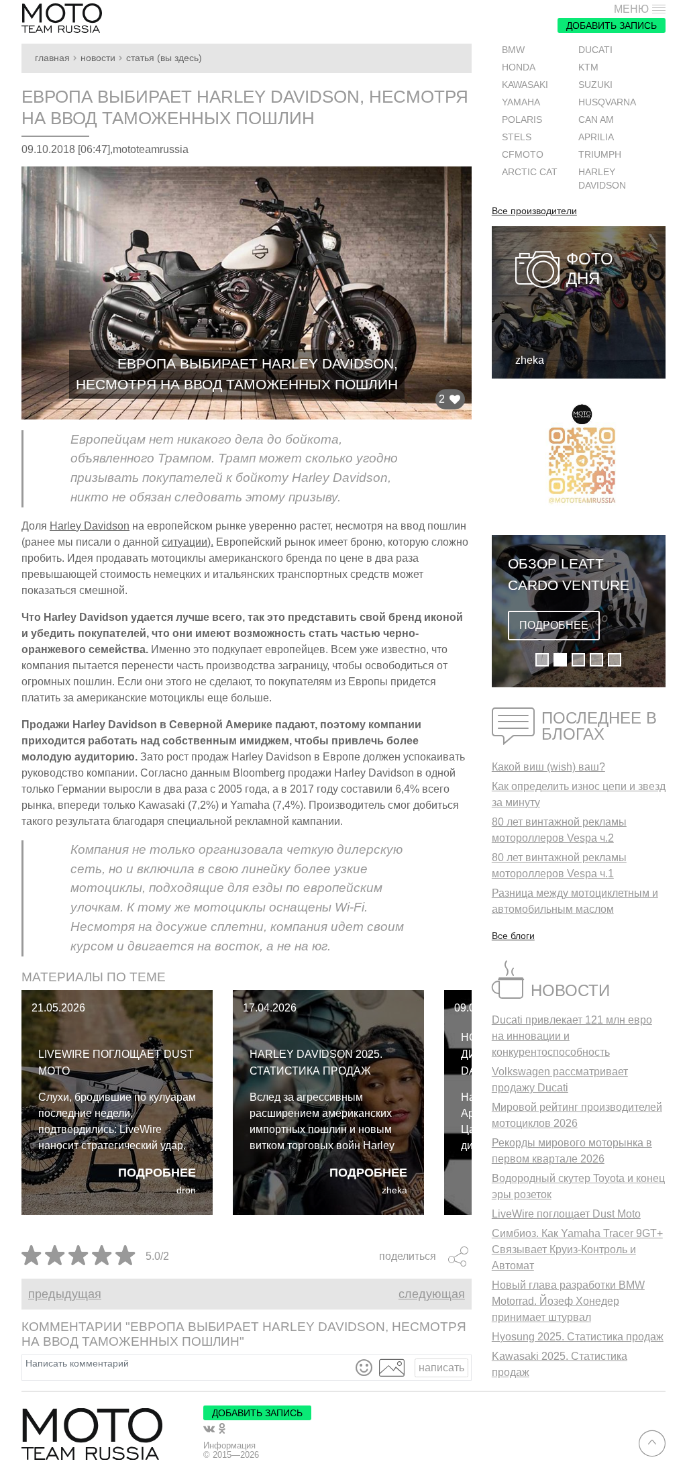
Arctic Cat (530, 172)
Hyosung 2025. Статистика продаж (578, 1336)
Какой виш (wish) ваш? (548, 767)
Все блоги (513, 935)
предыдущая (64, 1294)
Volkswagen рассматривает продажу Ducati (560, 1079)
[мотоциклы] (61, 18)
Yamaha (521, 102)
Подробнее (157, 1172)
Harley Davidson (89, 526)
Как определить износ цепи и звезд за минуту (579, 794)
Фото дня (589, 268)
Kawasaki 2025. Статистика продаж (559, 1364)
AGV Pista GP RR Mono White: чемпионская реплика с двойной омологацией (569, 575)
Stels (516, 137)
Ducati (595, 50)
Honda (518, 67)
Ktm (588, 67)
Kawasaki (525, 85)
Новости (98, 58)
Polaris (522, 120)
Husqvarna (607, 102)
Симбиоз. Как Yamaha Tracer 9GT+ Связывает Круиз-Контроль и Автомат (577, 1249)
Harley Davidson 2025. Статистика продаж (316, 1062)
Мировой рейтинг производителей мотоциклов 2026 (577, 1115)
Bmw (513, 50)
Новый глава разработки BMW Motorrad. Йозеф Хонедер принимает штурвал (568, 1301)
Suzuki (595, 85)
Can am (596, 120)
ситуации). (187, 542)
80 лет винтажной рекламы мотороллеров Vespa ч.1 (559, 865)
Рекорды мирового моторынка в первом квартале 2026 (572, 1151)
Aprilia (596, 137)
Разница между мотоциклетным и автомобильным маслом (575, 901)
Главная (52, 58)
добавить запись (611, 25)
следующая (432, 1294)
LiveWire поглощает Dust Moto (116, 1062)
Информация (229, 1445)
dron (186, 1190)
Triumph (599, 155)
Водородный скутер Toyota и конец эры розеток (578, 1186)
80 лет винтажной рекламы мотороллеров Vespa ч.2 (559, 830)
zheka (394, 1190)
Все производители (534, 211)
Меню (631, 9)
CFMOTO (522, 155)
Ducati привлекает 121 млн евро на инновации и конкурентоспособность (572, 1036)
